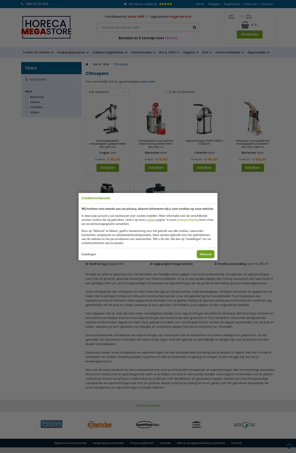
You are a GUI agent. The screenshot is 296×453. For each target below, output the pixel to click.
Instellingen (89, 254)
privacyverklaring (187, 219)
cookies (150, 219)
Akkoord (205, 254)
